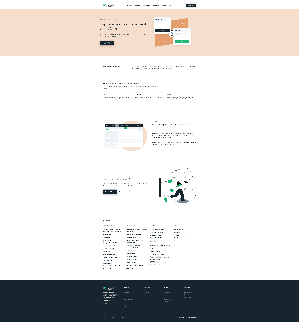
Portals (176, 235)
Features (108, 19)
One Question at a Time (111, 243)
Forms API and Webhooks (135, 265)
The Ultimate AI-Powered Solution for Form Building (112, 230)
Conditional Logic (109, 269)
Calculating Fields (156, 238)
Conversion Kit (131, 237)
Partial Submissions (133, 248)
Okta (153, 137)
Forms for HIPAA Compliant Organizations (159, 258)
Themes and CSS (108, 249)
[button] (130, 5)
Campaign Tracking (133, 245)
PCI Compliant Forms (157, 229)
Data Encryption (155, 265)
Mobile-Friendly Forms (110, 257)
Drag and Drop (108, 263)
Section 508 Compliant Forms (113, 266)
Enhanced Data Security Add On (161, 245)
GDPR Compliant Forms (158, 262)
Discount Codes (155, 235)
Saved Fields (107, 234)
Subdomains (107, 251)
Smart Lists (107, 240)
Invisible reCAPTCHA (157, 254)
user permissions (190, 142)
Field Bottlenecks (132, 259)
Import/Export (131, 251)
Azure (158, 137)
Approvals (177, 241)
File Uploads (130, 254)
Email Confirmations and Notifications (134, 241)
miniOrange (167, 137)
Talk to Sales (191, 5)
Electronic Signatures (110, 246)
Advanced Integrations (134, 234)
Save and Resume (109, 254)
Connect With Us (107, 43)
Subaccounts (178, 229)
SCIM (151, 248)
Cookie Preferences (188, 297)
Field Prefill (106, 237)
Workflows (177, 232)
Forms (102, 19)
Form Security (155, 251)
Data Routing (131, 262)
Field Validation (131, 256)
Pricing (171, 5)
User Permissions (180, 238)
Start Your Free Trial (125, 192)
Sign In (194, 1)
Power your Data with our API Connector (136, 230)
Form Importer (108, 260)
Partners (164, 5)
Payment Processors (157, 232)
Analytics (129, 268)
